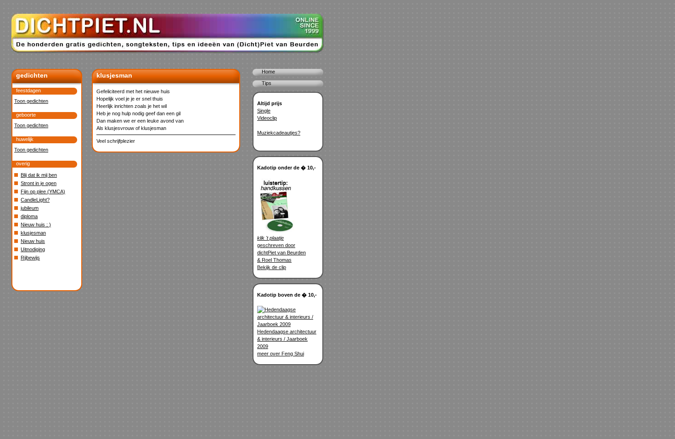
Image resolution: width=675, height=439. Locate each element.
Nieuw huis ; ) (36, 224)
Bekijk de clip (271, 267)
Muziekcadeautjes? (278, 132)
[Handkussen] (276, 230)
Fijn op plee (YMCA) (43, 191)
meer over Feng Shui (280, 353)
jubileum (30, 208)
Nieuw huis (33, 241)
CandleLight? (35, 200)
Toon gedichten (31, 101)
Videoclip (267, 118)
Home (268, 71)
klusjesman (33, 233)
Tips (266, 83)
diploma (29, 216)
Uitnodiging (33, 249)
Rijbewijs (30, 257)
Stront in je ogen (38, 183)
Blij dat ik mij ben (39, 175)
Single (263, 110)
